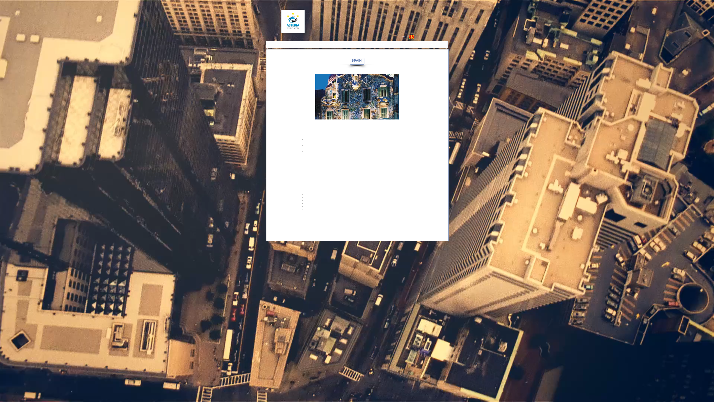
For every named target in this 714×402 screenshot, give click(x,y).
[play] (391, 116)
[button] (357, 96)
